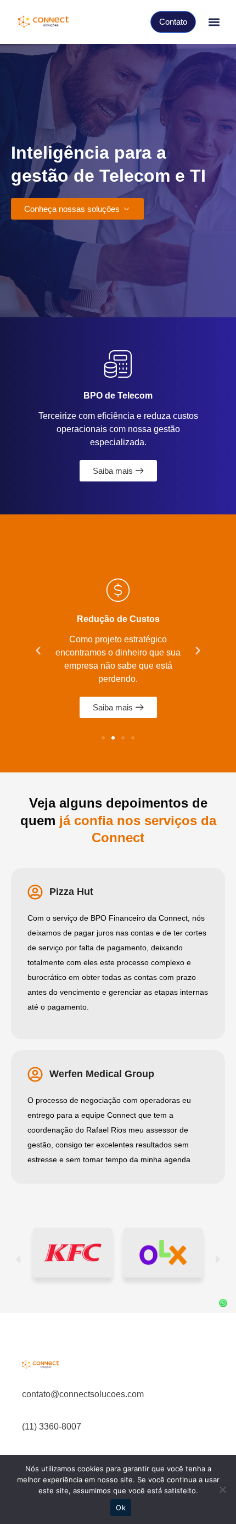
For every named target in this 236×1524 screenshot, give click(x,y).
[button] (214, 22)
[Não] (222, 1489)
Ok (121, 1507)
